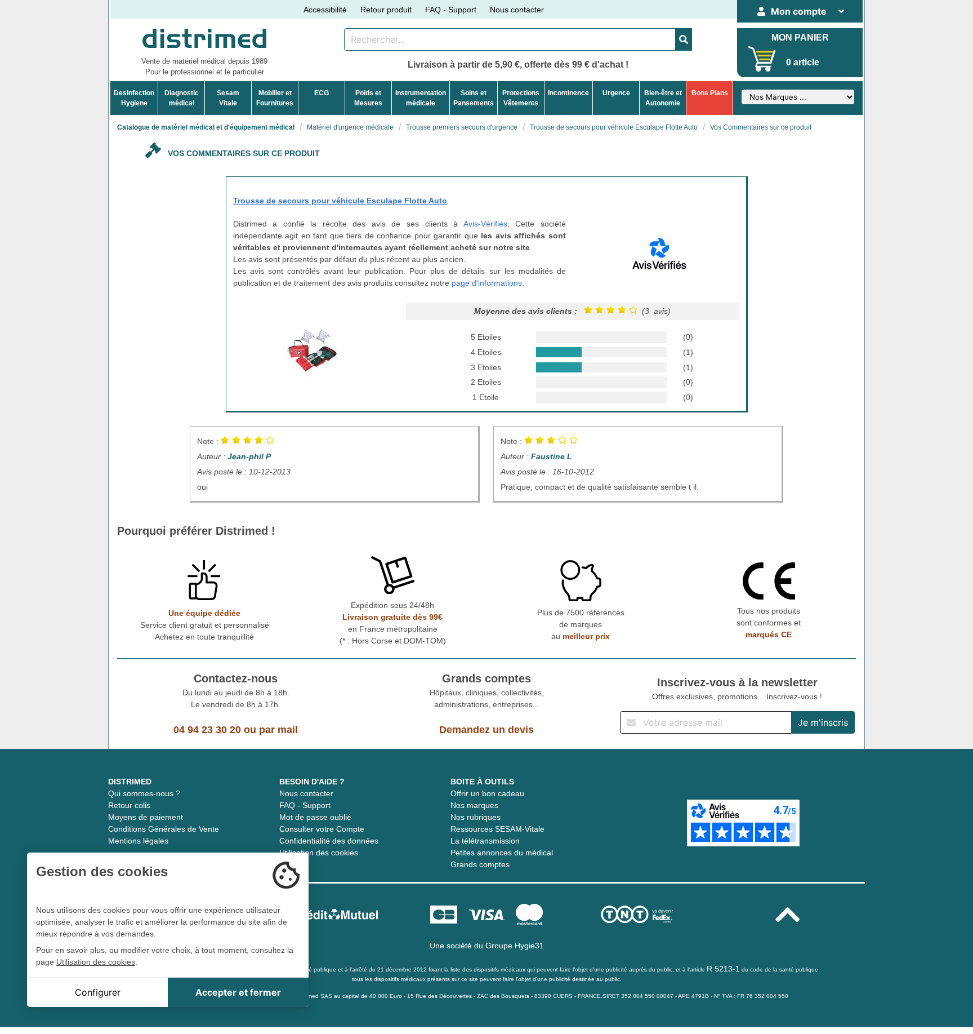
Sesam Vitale (228, 98)
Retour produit (386, 9)
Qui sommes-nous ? (144, 793)
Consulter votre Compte (321, 828)
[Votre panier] (762, 59)
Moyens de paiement (145, 817)
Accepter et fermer (238, 992)
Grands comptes (480, 864)
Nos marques (474, 805)
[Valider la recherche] (683, 39)
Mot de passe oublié (315, 817)
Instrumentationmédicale (420, 98)
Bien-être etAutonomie (663, 98)
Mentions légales (138, 840)
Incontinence (568, 93)
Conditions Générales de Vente (163, 828)
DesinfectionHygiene (134, 98)
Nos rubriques (475, 817)
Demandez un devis (486, 729)
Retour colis (129, 805)
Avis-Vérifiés (485, 223)
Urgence (616, 93)
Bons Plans (709, 93)
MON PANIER (800, 37)
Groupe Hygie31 (514, 945)
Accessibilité (325, 9)
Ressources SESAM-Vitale (497, 828)
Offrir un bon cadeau (487, 793)
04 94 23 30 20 (207, 729)
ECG (321, 93)
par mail (278, 729)
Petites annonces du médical (501, 852)
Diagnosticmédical (181, 98)
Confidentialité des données (328, 840)
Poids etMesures (368, 98)
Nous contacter (517, 9)
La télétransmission (485, 840)
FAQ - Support (450, 9)
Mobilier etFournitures (274, 98)
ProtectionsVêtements (520, 98)
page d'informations (487, 282)
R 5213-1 (723, 968)
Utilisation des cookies (318, 852)
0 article (802, 62)
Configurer (97, 992)
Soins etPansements (473, 98)
